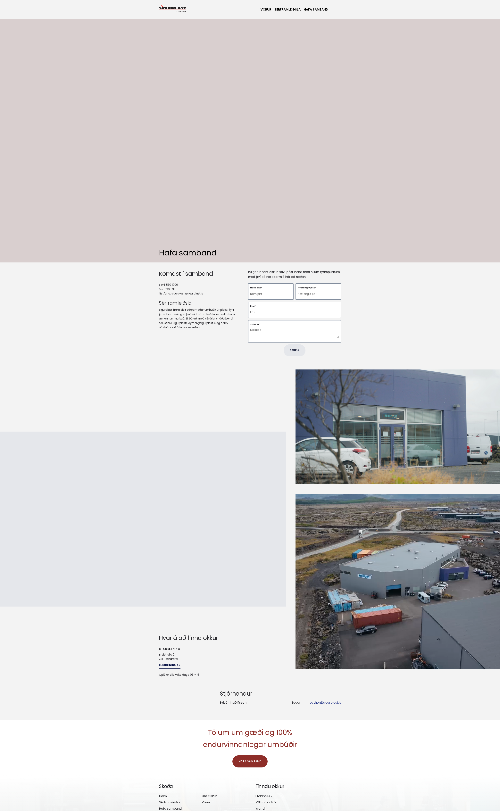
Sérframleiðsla (287, 9)
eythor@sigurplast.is (202, 323)
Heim (163, 796)
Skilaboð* (256, 324)
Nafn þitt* (256, 287)
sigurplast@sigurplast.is (187, 293)
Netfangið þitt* (307, 287)
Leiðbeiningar (169, 665)
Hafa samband (316, 9)
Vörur (266, 9)
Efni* (253, 306)
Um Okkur (209, 796)
